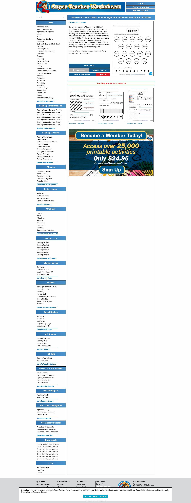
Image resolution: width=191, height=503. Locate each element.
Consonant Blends (44, 176)
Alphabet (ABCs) (43, 410)
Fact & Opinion (42, 144)
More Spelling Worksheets (47, 258)
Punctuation (41, 225)
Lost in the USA (42, 382)
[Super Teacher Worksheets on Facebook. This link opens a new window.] (97, 487)
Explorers (40, 319)
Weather (40, 304)
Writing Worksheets (44, 159)
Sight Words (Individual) (46, 201)
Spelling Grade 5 (43, 252)
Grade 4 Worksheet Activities (47, 454)
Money (39, 66)
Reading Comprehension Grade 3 (49, 117)
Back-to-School (42, 360)
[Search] (64, 17)
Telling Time (41, 93)
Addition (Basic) (42, 27)
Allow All (103, 496)
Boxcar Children (43, 274)
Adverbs (40, 220)
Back (104, 74)
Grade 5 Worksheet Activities (47, 456)
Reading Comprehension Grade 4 (49, 120)
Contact (40, 472)
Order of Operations (44, 73)
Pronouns (40, 223)
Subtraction (41, 90)
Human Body (41, 294)
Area (38, 36)
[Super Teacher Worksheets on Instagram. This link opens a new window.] (109, 487)
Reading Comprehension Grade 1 (49, 112)
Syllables (40, 228)
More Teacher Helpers (45, 401)
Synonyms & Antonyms (45, 152)
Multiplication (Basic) (44, 68)
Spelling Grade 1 (43, 242)
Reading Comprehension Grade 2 (49, 115)
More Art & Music (43, 349)
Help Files (40, 470)
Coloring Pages (42, 341)
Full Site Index (62, 487)
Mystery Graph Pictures (45, 378)
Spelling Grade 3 (43, 247)
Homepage (80, 484)
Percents (40, 76)
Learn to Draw (42, 343)
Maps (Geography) (44, 323)
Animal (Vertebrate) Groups (47, 287)
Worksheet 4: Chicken (134, 124)
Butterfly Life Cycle (44, 289)
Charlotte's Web (43, 269)
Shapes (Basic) (42, 414)
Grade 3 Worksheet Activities (47, 451)
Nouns (39, 213)
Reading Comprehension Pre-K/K (49, 110)
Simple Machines (43, 299)
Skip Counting (42, 88)
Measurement (42, 63)
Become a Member (43, 484)
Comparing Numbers (45, 39)
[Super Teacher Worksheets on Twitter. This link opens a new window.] (101, 487)
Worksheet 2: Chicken (105, 124)
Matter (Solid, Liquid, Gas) (46, 296)
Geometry (40, 56)
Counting (40, 41)
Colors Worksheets (44, 338)
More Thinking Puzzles (45, 386)
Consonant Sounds (44, 171)
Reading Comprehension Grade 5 (49, 122)
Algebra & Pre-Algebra (45, 32)
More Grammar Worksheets (47, 234)
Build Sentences (43, 196)
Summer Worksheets (45, 358)
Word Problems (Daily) (45, 98)
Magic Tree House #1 (45, 272)
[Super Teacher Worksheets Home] (80, 7)
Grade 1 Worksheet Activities (47, 447)
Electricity (40, 292)
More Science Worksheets (46, 307)
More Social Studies (44, 329)
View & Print (89, 65)
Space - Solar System (44, 301)
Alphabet (40, 193)
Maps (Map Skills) (43, 326)
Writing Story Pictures (45, 156)
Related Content (99, 70)
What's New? (81, 487)
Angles (39, 34)
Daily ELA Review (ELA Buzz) (47, 142)
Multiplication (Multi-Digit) (47, 71)
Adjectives (40, 218)
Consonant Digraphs (44, 178)
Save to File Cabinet (82, 74)
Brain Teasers (42, 373)
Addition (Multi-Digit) (44, 29)
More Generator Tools (45, 435)
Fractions (40, 54)
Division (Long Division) (45, 51)
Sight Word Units (43, 198)
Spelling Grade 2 (43, 245)
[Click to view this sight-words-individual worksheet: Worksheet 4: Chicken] (140, 105)
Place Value (41, 80)
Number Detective (43, 380)
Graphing (40, 58)
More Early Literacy (44, 204)
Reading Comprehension (46, 128)
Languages (80, 70)
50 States (40, 316)
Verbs (39, 215)
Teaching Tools (42, 395)
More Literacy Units (44, 278)
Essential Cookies (91, 496)
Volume (39, 95)
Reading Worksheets (44, 137)
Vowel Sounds (42, 174)
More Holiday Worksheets (46, 364)
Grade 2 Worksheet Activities (47, 449)
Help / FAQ (60, 484)
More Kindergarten (44, 418)
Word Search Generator (46, 427)
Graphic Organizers (44, 149)
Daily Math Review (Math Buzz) (48, 44)
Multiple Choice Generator (47, 429)
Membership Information (45, 487)
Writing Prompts (43, 154)
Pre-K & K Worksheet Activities (48, 444)
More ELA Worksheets (45, 162)
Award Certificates (43, 397)
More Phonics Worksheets (46, 185)
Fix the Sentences (43, 147)
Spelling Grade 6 (43, 255)
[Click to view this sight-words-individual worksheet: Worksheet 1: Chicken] (82, 105)
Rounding (40, 85)
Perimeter (40, 78)
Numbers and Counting (45, 412)
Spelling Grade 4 (43, 250)
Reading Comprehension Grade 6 (49, 125)
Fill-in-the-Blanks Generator (47, 432)
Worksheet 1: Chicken (76, 124)
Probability (41, 83)
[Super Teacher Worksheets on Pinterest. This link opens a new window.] (105, 487)
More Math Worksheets (46, 101)
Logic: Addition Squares (46, 375)
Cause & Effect (42, 139)
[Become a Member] (111, 152)
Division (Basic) (42, 49)
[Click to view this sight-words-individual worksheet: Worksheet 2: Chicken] (111, 105)
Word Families (42, 181)
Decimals (40, 46)
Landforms (41, 321)
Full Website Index (43, 467)
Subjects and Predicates (45, 230)
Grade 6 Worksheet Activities (47, 459)
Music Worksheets (44, 346)
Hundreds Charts (43, 61)
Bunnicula (40, 267)
